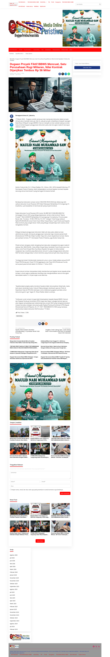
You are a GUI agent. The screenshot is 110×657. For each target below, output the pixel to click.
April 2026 (12, 566)
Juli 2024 (12, 626)
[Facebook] (39, 323)
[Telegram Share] (65, 74)
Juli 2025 (12, 592)
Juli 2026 (12, 558)
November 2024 (14, 615)
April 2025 (12, 601)
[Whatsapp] (68, 74)
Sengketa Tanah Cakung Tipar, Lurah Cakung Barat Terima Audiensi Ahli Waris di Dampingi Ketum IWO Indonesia (57, 330)
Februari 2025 (14, 606)
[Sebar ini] (59, 74)
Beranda (12, 59)
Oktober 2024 (14, 618)
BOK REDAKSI (14, 654)
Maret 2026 (13, 569)
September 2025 (14, 586)
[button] (99, 4)
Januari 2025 (13, 609)
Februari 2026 (14, 572)
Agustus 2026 (13, 555)
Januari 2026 (13, 575)
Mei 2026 (12, 563)
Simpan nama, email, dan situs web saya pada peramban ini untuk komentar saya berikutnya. (37, 489)
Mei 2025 (12, 598)
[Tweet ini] (62, 74)
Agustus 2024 (13, 623)
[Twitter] (43, 323)
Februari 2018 (14, 629)
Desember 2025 (14, 578)
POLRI (45, 654)
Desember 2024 (14, 612)
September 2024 (14, 621)
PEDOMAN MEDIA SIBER (26, 654)
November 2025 (14, 581)
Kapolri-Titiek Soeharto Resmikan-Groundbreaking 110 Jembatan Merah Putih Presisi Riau (27, 330)
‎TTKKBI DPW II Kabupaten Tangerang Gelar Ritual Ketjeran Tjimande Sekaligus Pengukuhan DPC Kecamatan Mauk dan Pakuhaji (24, 352)
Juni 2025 (12, 595)
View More (40, 541)
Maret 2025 (13, 603)
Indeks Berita (82, 654)
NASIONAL (12, 74)
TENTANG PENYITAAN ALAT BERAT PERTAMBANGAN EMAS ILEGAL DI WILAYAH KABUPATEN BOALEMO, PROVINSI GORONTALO (24, 347)
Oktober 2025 (14, 583)
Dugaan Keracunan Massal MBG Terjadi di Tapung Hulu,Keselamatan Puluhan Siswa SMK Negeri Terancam (55, 357)
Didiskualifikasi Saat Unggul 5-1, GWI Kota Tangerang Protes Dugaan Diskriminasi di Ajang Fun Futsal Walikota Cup (55, 341)
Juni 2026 (12, 561)
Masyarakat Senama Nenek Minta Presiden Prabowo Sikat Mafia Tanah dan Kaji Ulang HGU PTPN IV (23, 341)
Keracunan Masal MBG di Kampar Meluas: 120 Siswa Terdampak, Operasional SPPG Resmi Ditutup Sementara (55, 352)
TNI (41, 654)
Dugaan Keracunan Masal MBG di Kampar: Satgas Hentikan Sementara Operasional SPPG (24, 357)
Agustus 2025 (13, 589)
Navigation (51, 654)
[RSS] (46, 323)
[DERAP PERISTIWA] (36, 29)
